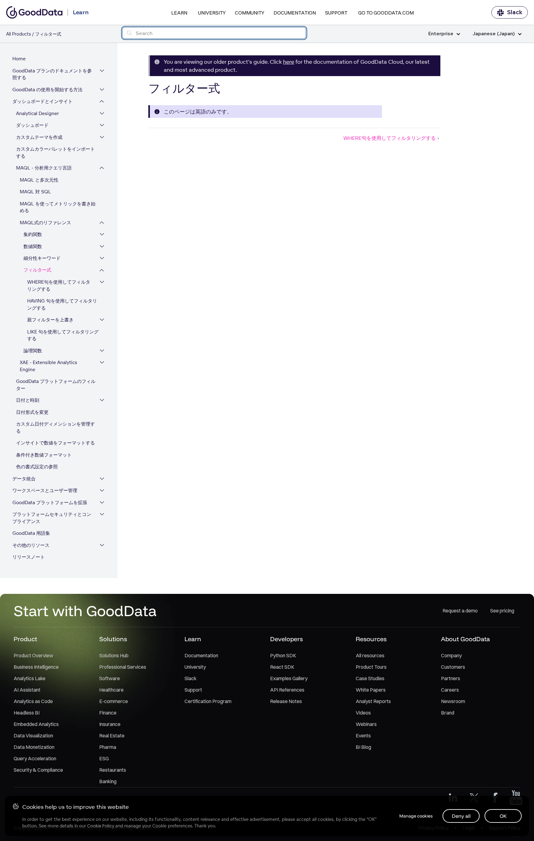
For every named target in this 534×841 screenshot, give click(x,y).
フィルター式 (37, 270)
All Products (18, 33)
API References (287, 690)
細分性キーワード (42, 258)
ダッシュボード (32, 125)
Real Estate (112, 735)
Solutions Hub (114, 655)
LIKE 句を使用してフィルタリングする (63, 335)
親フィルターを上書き (50, 320)
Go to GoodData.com (386, 13)
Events (363, 735)
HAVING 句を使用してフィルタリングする (62, 304)
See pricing (502, 610)
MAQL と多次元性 (39, 180)
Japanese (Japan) (494, 33)
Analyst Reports (373, 701)
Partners (450, 678)
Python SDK (283, 655)
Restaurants (112, 770)
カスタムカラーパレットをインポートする (55, 152)
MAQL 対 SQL (35, 192)
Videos (363, 713)
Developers (286, 639)
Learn (179, 13)
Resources (371, 639)
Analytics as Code (33, 701)
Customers (453, 667)
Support (336, 13)
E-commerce (113, 701)
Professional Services (122, 667)
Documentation (294, 13)
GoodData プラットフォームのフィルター (55, 384)
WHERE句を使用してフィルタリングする (58, 285)
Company (451, 655)
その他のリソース (30, 545)
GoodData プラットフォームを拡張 (49, 502)
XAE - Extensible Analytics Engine (48, 365)
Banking (108, 781)
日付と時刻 (27, 400)
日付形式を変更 (32, 412)
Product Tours (371, 667)
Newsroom (453, 701)
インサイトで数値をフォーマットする (55, 443)
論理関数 (32, 351)
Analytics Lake (29, 678)
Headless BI (27, 713)
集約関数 (32, 234)
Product (25, 639)
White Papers (371, 690)
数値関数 (32, 246)
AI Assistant (27, 690)
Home (19, 59)
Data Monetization (34, 747)
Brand (447, 713)
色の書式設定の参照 (37, 467)
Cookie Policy (100, 826)
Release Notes (286, 701)
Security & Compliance (38, 770)
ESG (104, 758)
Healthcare (111, 690)
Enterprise (440, 33)
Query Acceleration (35, 758)
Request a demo (460, 610)
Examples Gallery (288, 678)
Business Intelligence (36, 667)
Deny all (461, 816)
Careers (450, 690)
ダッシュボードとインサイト (42, 101)
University (212, 13)
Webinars (366, 724)
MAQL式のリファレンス (45, 222)
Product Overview (33, 655)
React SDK (282, 667)
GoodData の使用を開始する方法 (47, 89)
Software (109, 678)
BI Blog (363, 747)
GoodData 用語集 (31, 533)
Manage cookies (416, 816)
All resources (370, 655)
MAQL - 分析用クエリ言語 (44, 168)
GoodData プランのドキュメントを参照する (52, 74)
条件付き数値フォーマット (44, 455)
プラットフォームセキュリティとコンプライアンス (51, 517)
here (288, 61)
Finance (108, 713)
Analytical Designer (37, 113)
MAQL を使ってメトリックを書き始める (57, 207)
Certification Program (207, 701)
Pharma (107, 747)
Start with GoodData (85, 610)
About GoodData (465, 639)
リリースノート (28, 557)
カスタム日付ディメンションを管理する (55, 427)
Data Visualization (33, 735)
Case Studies (370, 678)
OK (503, 816)
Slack (514, 12)
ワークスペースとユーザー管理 (44, 490)
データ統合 (24, 479)
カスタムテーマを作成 (39, 137)
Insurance (110, 724)
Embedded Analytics (36, 724)
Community (249, 13)
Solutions (113, 639)
